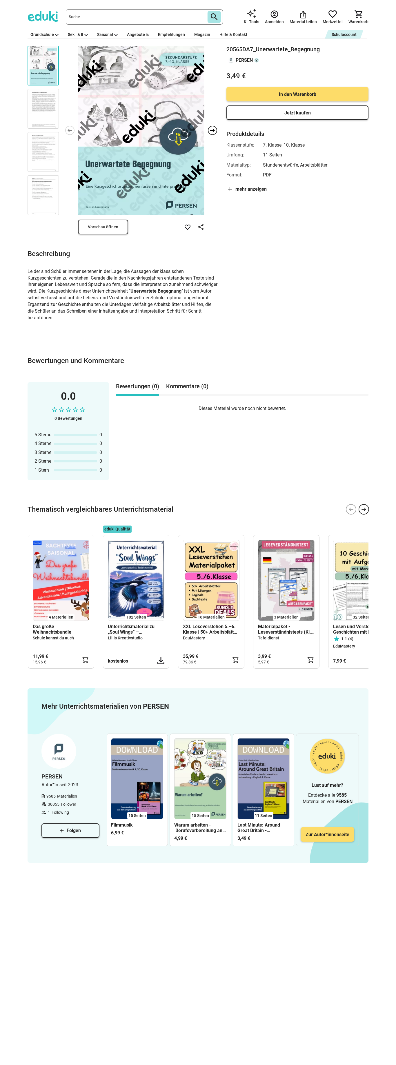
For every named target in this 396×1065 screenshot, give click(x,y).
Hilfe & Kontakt (233, 34)
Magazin (202, 34)
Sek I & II (75, 34)
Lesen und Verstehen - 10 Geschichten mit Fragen (360, 629)
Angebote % (138, 34)
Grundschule (42, 34)
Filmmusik (122, 825)
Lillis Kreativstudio (125, 638)
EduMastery (194, 638)
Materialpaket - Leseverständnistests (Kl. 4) (284, 629)
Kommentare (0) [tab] (187, 386)
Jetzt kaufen (297, 113)
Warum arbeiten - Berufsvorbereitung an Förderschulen (198, 827)
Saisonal (105, 34)
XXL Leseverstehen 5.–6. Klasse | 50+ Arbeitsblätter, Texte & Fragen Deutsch (211, 629)
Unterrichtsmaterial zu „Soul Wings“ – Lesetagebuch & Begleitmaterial (131, 629)
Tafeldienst (268, 638)
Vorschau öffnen (103, 227)
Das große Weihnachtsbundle (52, 629)
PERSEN (244, 60)
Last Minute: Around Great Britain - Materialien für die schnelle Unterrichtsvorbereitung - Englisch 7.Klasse (262, 827)
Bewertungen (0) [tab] (137, 386)
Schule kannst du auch (53, 638)
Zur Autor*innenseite (327, 834)
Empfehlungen (171, 34)
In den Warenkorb (297, 94)
